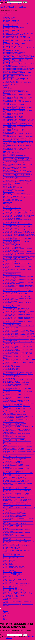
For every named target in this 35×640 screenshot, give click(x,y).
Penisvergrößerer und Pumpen (11, 199)
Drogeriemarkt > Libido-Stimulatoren (12, 71)
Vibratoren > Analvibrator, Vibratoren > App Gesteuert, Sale (18, 215)
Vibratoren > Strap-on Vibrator (11, 368)
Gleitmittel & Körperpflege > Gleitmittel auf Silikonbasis (17, 97)
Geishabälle (6, 87)
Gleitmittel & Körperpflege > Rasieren (13, 116)
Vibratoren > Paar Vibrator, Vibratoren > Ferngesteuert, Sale (18, 317)
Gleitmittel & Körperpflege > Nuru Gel (13, 114)
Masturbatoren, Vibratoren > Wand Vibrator (14, 197)
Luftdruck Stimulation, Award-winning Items (14, 155)
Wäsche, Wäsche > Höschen (10, 596)
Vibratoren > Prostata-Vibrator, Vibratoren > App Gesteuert (18, 326)
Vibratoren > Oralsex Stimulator (11, 305)
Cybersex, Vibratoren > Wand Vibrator (13, 45)
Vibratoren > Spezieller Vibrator (11, 366)
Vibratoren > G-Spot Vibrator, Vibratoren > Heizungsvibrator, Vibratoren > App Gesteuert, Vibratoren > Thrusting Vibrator (19, 256)
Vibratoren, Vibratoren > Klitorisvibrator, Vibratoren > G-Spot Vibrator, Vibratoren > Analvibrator (18, 447)
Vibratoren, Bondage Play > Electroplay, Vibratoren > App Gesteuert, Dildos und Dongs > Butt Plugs (18, 380)
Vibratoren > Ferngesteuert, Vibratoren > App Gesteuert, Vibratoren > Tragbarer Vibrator (17, 239)
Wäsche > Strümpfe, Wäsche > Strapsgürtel (14, 585)
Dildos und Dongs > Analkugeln (11, 46)
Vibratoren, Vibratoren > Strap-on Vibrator (14, 512)
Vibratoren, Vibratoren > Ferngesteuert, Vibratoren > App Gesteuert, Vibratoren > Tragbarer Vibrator (18, 416)
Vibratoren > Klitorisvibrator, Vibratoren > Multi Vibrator (18, 298)
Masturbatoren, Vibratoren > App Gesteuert (14, 193)
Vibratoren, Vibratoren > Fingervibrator (13, 422)
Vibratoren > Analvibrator (10, 209)
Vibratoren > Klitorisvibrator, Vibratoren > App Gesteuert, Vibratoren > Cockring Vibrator (18, 277)
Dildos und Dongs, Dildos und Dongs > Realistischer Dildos (18, 68)
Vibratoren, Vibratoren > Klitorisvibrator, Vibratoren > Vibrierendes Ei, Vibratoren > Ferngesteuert (17, 457)
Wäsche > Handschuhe (9, 560)
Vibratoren (6, 206)
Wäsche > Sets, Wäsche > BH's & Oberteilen (15, 579)
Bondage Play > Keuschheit (10, 26)
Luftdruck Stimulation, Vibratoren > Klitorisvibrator (16, 162)
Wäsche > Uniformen (8, 586)
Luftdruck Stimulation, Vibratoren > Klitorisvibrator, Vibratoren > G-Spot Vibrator (16, 167)
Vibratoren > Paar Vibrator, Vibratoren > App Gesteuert (17, 310)
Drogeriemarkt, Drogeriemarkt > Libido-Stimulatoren (17, 72)
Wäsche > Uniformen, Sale (10, 588)
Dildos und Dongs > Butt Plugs (11, 50)
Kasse (4, 616)
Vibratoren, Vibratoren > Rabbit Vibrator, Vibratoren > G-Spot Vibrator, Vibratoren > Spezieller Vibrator (18, 476)
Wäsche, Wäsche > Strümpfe (10, 598)
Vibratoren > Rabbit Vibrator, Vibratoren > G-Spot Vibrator (18, 331)
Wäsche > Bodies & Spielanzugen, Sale (13, 556)
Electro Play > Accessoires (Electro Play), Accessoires (17, 75)
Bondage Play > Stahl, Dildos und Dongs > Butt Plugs (17, 31)
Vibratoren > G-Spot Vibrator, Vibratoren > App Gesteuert (18, 251)
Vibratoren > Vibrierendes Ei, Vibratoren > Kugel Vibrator (18, 374)
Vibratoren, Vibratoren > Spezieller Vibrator (14, 510)
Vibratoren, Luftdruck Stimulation (12, 390)
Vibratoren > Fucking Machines (11, 244)
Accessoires (6, 15)
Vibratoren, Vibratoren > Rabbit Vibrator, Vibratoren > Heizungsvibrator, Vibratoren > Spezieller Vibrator (17, 479)
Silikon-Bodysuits (7, 202)
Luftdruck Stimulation (9, 154)
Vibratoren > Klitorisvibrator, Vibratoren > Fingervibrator (18, 285)
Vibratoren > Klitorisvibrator (10, 273)
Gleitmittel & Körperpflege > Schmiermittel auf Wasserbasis (18, 119)
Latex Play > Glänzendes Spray (11, 152)
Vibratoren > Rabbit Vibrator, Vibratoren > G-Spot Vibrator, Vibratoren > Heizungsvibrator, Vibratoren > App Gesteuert (18, 333)
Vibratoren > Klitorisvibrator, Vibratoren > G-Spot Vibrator (18, 286)
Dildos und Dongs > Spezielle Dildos (12, 61)
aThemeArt (9, 638)
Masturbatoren (7, 184)
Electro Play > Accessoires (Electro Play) (13, 74)
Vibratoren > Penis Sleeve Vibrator (12, 323)
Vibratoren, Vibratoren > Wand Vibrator (13, 535)
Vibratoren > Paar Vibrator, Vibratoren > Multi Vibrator (17, 321)
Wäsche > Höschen (8, 563)
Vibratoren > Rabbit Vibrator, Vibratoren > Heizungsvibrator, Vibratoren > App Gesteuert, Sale (19, 342)
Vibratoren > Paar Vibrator (10, 307)
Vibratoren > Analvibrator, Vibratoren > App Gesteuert (17, 213)
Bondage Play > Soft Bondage (11, 30)
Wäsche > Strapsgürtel (9, 580)
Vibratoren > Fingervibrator (10, 243)
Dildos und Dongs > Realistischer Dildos (13, 53)
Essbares (5, 85)
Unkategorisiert (7, 205)
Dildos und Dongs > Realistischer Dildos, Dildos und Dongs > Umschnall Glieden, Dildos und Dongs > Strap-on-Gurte (18, 58)
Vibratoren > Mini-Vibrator (10, 301)
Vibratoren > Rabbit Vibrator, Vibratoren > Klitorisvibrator (18, 344)
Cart (4, 618)
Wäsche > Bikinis (7, 553)
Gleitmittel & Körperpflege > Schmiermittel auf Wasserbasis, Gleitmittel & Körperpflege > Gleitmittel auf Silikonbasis (18, 124)
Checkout (5, 615)
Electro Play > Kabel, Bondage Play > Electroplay (16, 78)
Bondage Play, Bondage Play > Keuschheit (14, 43)
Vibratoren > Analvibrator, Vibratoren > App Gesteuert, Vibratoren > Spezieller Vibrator (17, 217)
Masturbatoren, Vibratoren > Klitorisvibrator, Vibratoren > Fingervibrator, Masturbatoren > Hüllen (18, 195)
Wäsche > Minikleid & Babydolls (12, 573)
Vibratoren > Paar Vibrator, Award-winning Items (16, 308)
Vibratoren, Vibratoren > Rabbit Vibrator (13, 471)
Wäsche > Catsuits (8, 559)
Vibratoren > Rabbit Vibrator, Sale (12, 328)
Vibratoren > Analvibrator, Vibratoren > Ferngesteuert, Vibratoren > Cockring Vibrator (17, 221)
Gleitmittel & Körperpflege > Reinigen (13, 117)
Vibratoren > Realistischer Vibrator (12, 360)
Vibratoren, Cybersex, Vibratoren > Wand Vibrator (16, 382)
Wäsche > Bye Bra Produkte (10, 557)
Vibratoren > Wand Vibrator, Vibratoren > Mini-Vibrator (17, 377)
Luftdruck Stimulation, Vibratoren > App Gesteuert (16, 157)
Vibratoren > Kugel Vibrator (10, 299)
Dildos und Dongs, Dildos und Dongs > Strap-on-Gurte (17, 69)
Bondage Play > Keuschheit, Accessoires (13, 27)
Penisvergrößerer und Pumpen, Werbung (13, 200)
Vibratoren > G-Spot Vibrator (10, 245)
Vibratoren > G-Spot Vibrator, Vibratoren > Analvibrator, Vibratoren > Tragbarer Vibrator (17, 249)
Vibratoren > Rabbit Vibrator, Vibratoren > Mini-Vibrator (18, 352)
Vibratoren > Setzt (8, 365)
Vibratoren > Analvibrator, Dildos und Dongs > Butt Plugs (18, 212)
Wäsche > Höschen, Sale (9, 564)
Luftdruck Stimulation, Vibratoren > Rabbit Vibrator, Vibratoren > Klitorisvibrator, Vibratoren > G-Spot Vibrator (18, 179)
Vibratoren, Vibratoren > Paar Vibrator (13, 464)
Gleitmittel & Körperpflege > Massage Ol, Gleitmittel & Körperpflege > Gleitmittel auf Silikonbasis (17, 108)
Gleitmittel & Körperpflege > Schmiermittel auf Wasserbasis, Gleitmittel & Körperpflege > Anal (18, 121)
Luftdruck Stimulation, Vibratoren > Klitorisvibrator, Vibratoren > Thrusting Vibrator (16, 176)
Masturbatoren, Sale (8, 192)
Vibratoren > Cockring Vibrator (11, 237)
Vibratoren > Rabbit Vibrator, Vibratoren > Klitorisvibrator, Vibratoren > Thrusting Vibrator (18, 349)
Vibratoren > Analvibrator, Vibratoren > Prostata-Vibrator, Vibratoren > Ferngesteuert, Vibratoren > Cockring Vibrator (18, 230)
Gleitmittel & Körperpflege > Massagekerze (14, 113)
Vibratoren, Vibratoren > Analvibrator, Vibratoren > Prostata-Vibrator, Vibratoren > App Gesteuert (19, 403)
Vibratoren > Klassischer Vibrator (12, 272)
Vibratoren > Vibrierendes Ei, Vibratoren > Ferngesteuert (17, 372)
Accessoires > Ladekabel (9, 17)
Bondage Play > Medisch (9, 29)
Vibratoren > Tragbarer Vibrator (11, 371)
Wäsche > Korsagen (8, 570)
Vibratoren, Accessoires (9, 378)
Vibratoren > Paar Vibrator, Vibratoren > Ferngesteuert (17, 312)
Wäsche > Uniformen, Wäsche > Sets (13, 589)
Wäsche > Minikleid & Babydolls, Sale (13, 575)
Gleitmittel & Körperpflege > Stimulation (13, 129)
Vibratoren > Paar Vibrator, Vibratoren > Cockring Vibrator (18, 311)
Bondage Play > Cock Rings (10, 21)
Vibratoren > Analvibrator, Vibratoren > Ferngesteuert (17, 219)
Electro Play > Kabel (8, 77)
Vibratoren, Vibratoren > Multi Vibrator (13, 462)
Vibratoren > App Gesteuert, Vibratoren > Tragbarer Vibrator (19, 235)
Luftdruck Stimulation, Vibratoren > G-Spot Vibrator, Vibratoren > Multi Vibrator (17, 160)
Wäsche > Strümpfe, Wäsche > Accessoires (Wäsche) (17, 583)
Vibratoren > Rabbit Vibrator (10, 327)
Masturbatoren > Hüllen (9, 186)
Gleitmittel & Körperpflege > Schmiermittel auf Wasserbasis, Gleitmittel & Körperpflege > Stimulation (18, 127)
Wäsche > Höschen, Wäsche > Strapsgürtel (14, 567)
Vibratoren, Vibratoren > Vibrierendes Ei (13, 516)
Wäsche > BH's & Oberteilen (10, 548)
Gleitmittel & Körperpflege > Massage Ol (14, 106)
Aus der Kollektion (8, 18)
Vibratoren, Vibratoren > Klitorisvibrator (13, 439)
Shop (4, 612)
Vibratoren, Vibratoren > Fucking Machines (14, 423)
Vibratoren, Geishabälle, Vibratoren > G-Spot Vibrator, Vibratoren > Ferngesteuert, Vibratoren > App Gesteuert (17, 387)
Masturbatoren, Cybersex (9, 189)
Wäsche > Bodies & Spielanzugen (12, 554)
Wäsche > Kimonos (8, 569)
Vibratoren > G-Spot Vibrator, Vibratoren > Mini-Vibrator (18, 261)
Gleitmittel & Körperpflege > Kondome (13, 104)
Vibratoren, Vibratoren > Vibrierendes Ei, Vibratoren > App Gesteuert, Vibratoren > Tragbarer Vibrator (18, 524)
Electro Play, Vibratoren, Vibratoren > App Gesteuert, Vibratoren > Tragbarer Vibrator (17, 80)
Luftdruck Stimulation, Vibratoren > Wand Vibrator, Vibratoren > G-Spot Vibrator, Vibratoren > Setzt (16, 182)
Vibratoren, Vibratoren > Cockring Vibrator (14, 414)
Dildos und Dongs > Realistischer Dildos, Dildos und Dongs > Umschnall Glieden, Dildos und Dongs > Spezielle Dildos (18, 55)
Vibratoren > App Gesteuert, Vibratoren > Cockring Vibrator (18, 234)
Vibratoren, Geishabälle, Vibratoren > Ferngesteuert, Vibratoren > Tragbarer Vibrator (16, 384)
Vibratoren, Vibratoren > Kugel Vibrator (13, 460)
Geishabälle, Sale (7, 88)
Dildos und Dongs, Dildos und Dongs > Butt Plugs (16, 66)
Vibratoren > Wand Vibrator (10, 375)
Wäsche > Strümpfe (8, 582)
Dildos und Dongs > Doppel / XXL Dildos (14, 52)
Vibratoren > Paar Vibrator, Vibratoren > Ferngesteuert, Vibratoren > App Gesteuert (17, 319)
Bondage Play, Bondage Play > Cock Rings (14, 36)
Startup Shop (31, 636)
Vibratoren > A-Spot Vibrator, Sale (12, 208)
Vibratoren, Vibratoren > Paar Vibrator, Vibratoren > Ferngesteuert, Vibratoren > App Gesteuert (16, 469)
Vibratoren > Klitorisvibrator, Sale (12, 275)
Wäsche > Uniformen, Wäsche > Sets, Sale (14, 591)
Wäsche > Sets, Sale (8, 577)
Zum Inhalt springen (5, 0)
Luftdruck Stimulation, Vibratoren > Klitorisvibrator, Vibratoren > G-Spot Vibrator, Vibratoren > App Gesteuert (18, 170)
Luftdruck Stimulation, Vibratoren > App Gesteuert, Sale (17, 158)
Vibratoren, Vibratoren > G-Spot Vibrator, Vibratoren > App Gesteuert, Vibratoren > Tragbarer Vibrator (18, 427)
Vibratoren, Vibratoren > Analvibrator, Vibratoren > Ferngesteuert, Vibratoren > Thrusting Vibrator (16, 400)
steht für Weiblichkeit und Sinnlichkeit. (13, 7)
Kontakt (5, 619)
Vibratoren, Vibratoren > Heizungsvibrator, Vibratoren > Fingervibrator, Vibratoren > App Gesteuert (17, 437)
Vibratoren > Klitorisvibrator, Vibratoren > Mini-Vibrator (17, 296)
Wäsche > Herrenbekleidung (10, 561)
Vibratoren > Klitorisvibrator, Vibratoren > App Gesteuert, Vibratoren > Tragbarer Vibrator (18, 282)
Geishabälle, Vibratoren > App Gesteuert (13, 90)
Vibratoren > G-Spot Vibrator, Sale (12, 247)
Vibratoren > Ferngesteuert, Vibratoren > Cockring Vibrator (18, 241)
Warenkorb (6, 614)
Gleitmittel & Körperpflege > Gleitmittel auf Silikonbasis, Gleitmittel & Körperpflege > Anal (18, 99)
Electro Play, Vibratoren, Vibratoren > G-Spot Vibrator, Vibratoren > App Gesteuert (17, 83)
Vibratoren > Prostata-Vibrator (11, 324)
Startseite (5, 611)
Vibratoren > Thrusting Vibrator (11, 369)
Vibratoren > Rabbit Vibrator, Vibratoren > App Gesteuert (18, 330)
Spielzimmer (6, 203)
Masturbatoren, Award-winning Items (12, 187)
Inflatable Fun (6, 151)
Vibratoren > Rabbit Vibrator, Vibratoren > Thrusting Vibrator (19, 359)
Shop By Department (5, 13)
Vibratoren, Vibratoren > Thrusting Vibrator (14, 513)
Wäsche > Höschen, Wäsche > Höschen (13, 566)
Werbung (5, 599)
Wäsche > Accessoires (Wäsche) (11, 544)
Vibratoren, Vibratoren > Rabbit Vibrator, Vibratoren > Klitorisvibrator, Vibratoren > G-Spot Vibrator (17, 486)
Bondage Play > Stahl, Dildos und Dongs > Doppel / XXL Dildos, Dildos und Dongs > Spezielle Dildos (18, 34)
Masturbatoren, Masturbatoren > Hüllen (13, 190)
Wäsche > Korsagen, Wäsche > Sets (12, 572)
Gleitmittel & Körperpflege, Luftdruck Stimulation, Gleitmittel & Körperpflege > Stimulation (16, 149)
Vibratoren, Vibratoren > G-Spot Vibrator (13, 425)
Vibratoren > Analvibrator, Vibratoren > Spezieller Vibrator (18, 232)
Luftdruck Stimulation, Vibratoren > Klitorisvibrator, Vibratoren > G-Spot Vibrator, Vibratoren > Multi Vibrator (18, 173)
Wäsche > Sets (7, 576)
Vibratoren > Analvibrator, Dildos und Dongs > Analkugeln (18, 211)
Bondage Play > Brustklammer (11, 20)
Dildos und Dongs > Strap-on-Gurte (12, 62)
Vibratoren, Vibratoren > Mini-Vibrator (13, 461)
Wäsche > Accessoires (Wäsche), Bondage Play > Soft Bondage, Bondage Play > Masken (17, 546)
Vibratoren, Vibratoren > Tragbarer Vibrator (14, 515)
